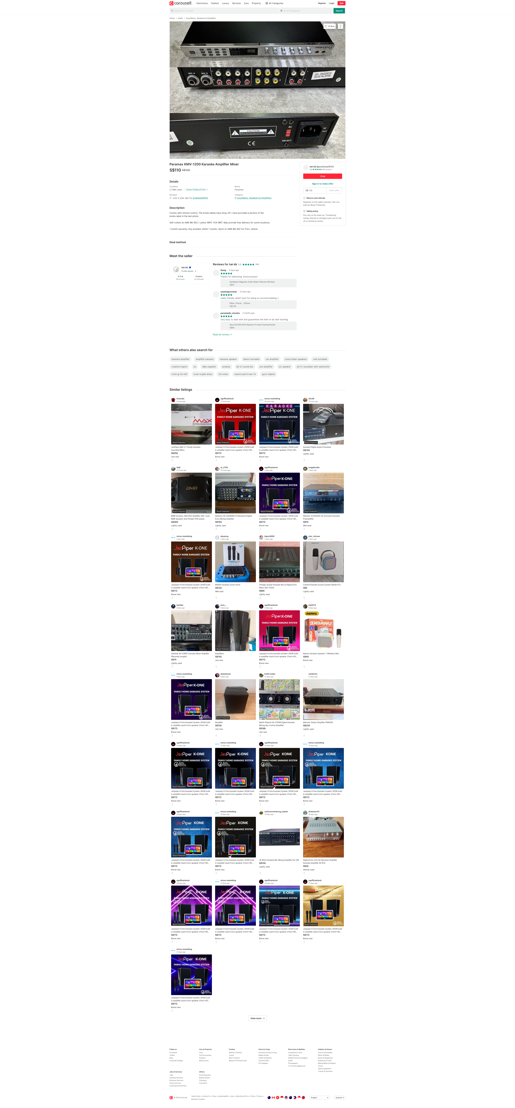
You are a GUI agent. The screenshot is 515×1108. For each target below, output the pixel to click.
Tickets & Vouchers (325, 1071)
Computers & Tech (295, 1052)
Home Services (175, 1083)
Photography (293, 1063)
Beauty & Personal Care (238, 1061)
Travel (320, 1066)
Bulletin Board (204, 1078)
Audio (290, 1061)
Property (202, 1058)
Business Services (176, 1080)
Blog (171, 1058)
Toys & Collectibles (325, 1052)
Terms (252, 1096)
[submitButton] (339, 10)
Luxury (231, 1055)
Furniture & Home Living (268, 1052)
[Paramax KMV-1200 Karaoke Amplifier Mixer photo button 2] (257, 90)
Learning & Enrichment (178, 1086)
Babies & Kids (264, 1055)
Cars (201, 1052)
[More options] (172, 460)
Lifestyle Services (176, 1078)
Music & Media (323, 1055)
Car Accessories (205, 1055)
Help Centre (195, 1096)
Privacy (259, 1096)
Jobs (171, 1075)
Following (202, 1080)
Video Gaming (293, 1055)
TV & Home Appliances (296, 1066)
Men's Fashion (234, 1058)
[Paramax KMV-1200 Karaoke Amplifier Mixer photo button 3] (257, 136)
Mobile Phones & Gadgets (298, 1058)
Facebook (173, 1052)
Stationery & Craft (324, 1061)
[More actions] (340, 26)
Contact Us (206, 1096)
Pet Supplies (263, 1063)
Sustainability (223, 1096)
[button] (193, 271)
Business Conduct (198, 1099)
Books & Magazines (325, 1058)
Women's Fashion (235, 1052)
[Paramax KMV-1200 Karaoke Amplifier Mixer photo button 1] (257, 44)
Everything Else (205, 1075)
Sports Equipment (324, 1069)
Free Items (203, 1083)
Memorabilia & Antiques (327, 1063)
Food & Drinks (264, 1061)
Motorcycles (204, 1061)
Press (214, 1096)
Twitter (172, 1055)
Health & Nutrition (265, 1058)
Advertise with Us (242, 1096)
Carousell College (176, 1061)
